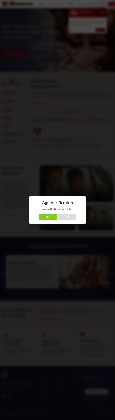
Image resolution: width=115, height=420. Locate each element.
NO (67, 217)
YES (48, 217)
